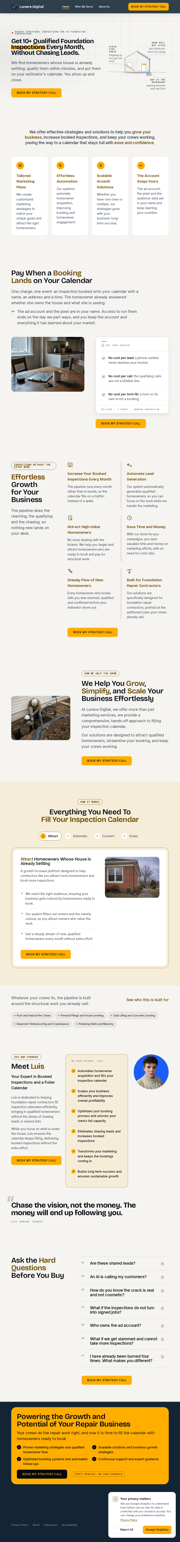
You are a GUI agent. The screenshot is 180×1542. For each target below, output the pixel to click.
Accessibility (69, 1524)
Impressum (50, 1524)
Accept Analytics (157, 1529)
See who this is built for (147, 999)
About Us (104, 6)
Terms (36, 1524)
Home (65, 6)
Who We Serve (84, 6)
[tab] (50, 836)
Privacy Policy (19, 1524)
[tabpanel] (90, 908)
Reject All (126, 1529)
